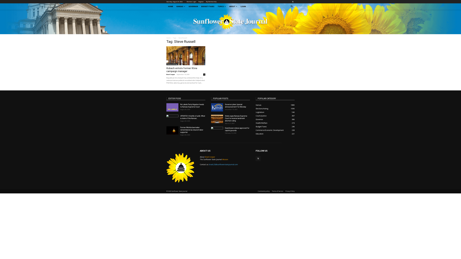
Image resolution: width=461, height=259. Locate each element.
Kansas (179, 6)
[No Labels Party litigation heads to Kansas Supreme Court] (172, 107)
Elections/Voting (172, 64)
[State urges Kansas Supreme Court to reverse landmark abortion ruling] (217, 119)
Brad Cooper (170, 74)
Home (170, 6)
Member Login (191, 2)
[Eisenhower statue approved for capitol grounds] (217, 131)
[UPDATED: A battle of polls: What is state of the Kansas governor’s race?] (172, 119)
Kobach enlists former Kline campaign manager (181, 70)
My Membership (211, 2)
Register (201, 2)
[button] (292, 7)
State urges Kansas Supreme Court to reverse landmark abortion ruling (236, 118)
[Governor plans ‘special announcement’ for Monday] (217, 107)
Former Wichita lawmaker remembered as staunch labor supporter (191, 130)
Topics (221, 6)
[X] (293, 1)
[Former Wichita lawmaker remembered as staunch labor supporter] (172, 130)
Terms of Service (277, 191)
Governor (193, 6)
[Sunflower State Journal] (230, 22)
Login (243, 6)
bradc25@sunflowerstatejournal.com (223, 164)
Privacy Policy (290, 191)
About (232, 6)
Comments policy (264, 191)
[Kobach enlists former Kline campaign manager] (185, 55)
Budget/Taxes (207, 6)
